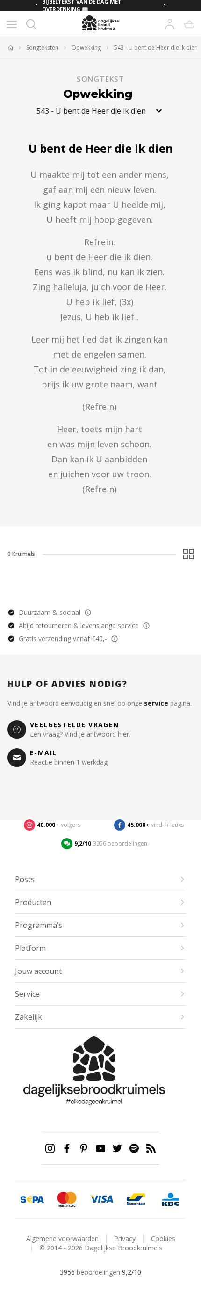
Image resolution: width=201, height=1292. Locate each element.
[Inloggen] (170, 24)
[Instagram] (50, 1148)
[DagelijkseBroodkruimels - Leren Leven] (10, 48)
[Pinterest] (83, 1148)
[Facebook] (67, 1148)
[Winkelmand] (189, 24)
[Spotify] (134, 1148)
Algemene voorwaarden (62, 1238)
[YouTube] (100, 1148)
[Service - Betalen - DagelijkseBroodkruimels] (32, 1199)
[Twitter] (117, 1148)
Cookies (163, 1238)
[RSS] (151, 1148)
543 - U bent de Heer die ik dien (156, 48)
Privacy (125, 1238)
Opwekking (86, 48)
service (156, 703)
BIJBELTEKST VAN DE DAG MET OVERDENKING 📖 (82, 5)
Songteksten (42, 48)
